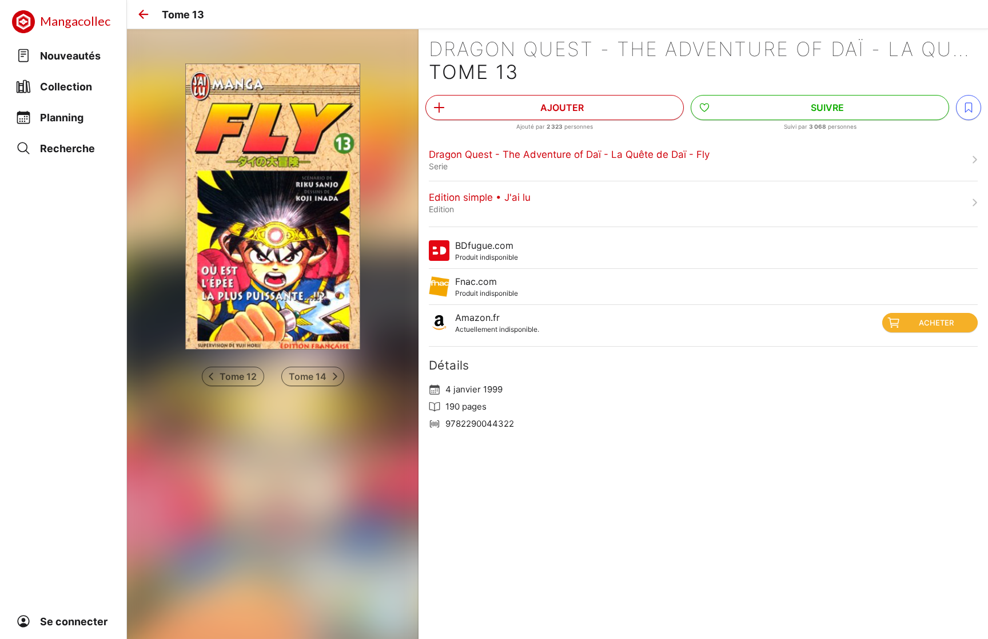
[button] (143, 14)
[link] (703, 159)
